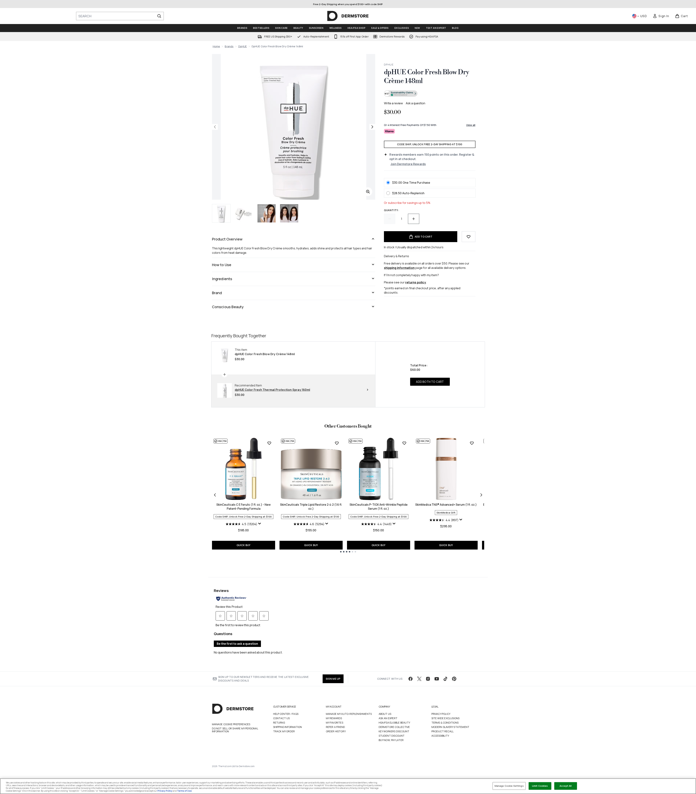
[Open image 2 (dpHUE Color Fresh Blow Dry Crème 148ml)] (244, 213)
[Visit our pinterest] (454, 678)
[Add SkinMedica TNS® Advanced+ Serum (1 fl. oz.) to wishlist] (471, 443)
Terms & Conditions (445, 722)
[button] (429, 94)
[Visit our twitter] (419, 678)
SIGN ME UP (333, 678)
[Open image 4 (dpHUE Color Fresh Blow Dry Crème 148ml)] (289, 213)
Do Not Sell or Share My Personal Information (235, 730)
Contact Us (281, 718)
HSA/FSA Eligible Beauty (394, 722)
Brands (229, 46)
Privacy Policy (441, 714)
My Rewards (334, 718)
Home (216, 46)
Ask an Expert (388, 718)
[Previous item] (215, 495)
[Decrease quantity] (389, 219)
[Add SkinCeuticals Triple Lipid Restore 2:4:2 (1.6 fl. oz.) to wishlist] (336, 443)
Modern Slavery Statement (450, 727)
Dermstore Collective (394, 727)
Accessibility (440, 735)
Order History (336, 731)
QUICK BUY (244, 545)
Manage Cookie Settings (509, 785)
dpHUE (242, 46)
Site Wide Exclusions (445, 718)
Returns (279, 722)
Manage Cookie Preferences (231, 724)
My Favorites (334, 722)
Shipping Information (287, 727)
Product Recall (442, 731)
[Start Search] (159, 16)
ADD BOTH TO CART (430, 382)
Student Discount (392, 735)
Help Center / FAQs (286, 714)
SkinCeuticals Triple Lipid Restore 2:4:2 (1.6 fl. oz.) (311, 507)
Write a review (393, 103)
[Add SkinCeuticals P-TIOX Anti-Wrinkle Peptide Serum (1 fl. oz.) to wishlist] (404, 443)
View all (470, 125)
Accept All (566, 785)
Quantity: (391, 210)
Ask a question (415, 103)
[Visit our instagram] (428, 678)
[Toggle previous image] (215, 127)
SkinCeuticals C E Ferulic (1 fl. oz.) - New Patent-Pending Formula (243, 507)
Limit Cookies (540, 785)
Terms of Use (184, 790)
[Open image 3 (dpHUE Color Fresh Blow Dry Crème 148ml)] (266, 213)
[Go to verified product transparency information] (400, 93)
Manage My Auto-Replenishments (349, 714)
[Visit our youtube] (436, 678)
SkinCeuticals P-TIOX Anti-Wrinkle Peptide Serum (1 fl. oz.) (379, 507)
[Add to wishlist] (468, 236)
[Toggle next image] (372, 127)
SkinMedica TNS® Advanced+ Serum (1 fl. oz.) (446, 505)
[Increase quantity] (413, 219)
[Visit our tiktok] (445, 678)
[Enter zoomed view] (368, 191)
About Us (385, 714)
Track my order (284, 731)
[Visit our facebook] (410, 678)
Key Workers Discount (394, 731)
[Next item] (481, 495)
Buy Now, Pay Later (391, 740)
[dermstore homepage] (348, 16)
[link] (661, 16)
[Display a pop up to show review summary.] (259, 523)
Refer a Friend (335, 727)
